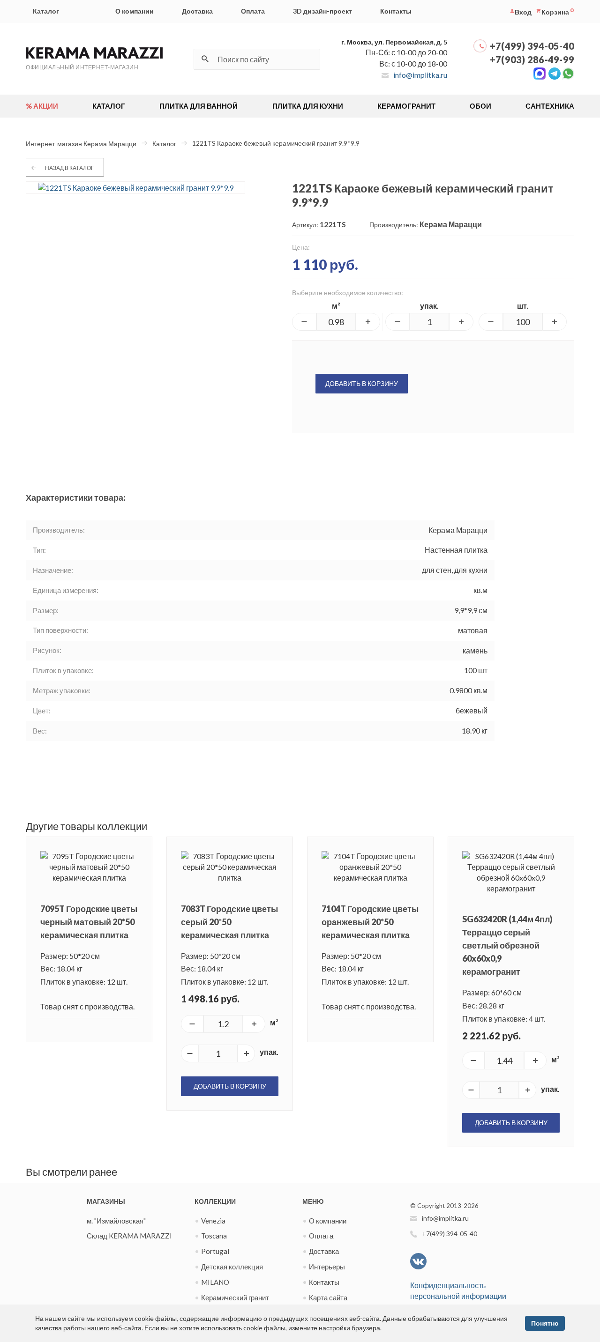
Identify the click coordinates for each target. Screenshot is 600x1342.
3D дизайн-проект (322, 11)
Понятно (545, 1323)
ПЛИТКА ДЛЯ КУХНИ (307, 106)
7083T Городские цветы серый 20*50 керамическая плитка (229, 922)
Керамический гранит (235, 1297)
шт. (523, 305)
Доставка (197, 11)
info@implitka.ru (420, 74)
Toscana (214, 1235)
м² (336, 305)
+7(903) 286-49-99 (532, 59)
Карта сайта (328, 1297)
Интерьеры (327, 1266)
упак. (429, 305)
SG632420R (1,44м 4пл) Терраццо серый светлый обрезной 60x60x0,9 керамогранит (507, 945)
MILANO (215, 1282)
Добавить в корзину (361, 383)
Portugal (215, 1251)
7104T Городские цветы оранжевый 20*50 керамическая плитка (370, 922)
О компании (134, 11)
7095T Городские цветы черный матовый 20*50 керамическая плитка (88, 922)
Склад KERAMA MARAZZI (129, 1235)
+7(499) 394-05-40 (532, 46)
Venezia (213, 1220)
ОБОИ (480, 106)
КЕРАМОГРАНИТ (406, 106)
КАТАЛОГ (108, 106)
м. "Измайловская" (116, 1220)
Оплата (253, 11)
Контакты (396, 11)
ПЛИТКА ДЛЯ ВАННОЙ (198, 106)
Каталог (46, 11)
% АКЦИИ (42, 106)
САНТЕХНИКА (549, 106)
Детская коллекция (232, 1266)
